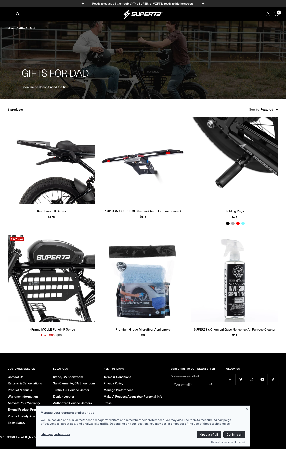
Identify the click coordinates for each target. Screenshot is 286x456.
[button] (51, 160)
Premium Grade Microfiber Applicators (143, 329)
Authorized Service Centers (72, 403)
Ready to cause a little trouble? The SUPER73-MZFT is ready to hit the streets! (143, 3)
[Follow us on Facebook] (230, 379)
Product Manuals (20, 390)
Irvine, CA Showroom (68, 377)
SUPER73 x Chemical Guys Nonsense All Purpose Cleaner (234, 329)
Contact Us (15, 377)
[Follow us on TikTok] (273, 379)
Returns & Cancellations (25, 383)
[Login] (267, 14)
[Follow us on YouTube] (262, 379)
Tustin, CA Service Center (71, 390)
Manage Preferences (118, 390)
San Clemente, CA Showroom (74, 383)
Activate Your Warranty (24, 403)
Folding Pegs (235, 211)
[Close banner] (247, 408)
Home (11, 28)
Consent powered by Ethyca (226, 442)
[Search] (17, 14)
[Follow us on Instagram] (251, 379)
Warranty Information (23, 396)
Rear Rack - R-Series (51, 211)
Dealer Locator (63, 396)
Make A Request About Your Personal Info (133, 396)
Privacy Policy (113, 383)
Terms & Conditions (117, 377)
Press (107, 403)
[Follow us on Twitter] (240, 379)
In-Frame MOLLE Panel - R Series (51, 329)
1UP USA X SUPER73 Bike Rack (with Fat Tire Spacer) (143, 211)
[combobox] (269, 109)
